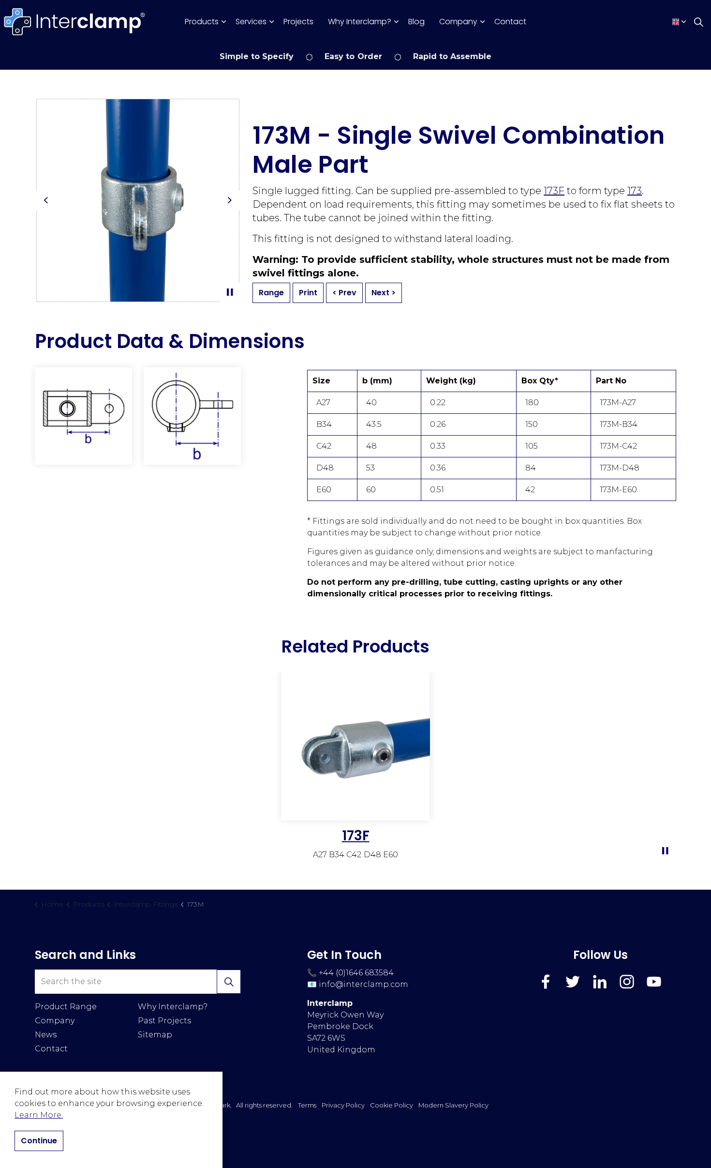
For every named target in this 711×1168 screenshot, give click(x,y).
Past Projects (164, 1020)
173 (634, 191)
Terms (307, 1105)
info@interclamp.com (363, 984)
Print (308, 292)
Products (202, 21)
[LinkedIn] (600, 982)
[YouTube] (654, 982)
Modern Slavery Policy (453, 1105)
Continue (39, 1140)
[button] (83, 416)
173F (554, 191)
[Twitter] (573, 982)
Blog (416, 21)
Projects (298, 21)
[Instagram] (627, 982)
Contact (510, 21)
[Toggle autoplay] (229, 292)
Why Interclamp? (359, 21)
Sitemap (155, 1034)
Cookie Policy (391, 1105)
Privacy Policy (343, 1105)
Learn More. (39, 1115)
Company (458, 21)
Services (251, 21)
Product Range (66, 1006)
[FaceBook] (545, 982)
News (46, 1034)
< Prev (344, 292)
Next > (383, 292)
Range (271, 292)
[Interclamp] (75, 21)
